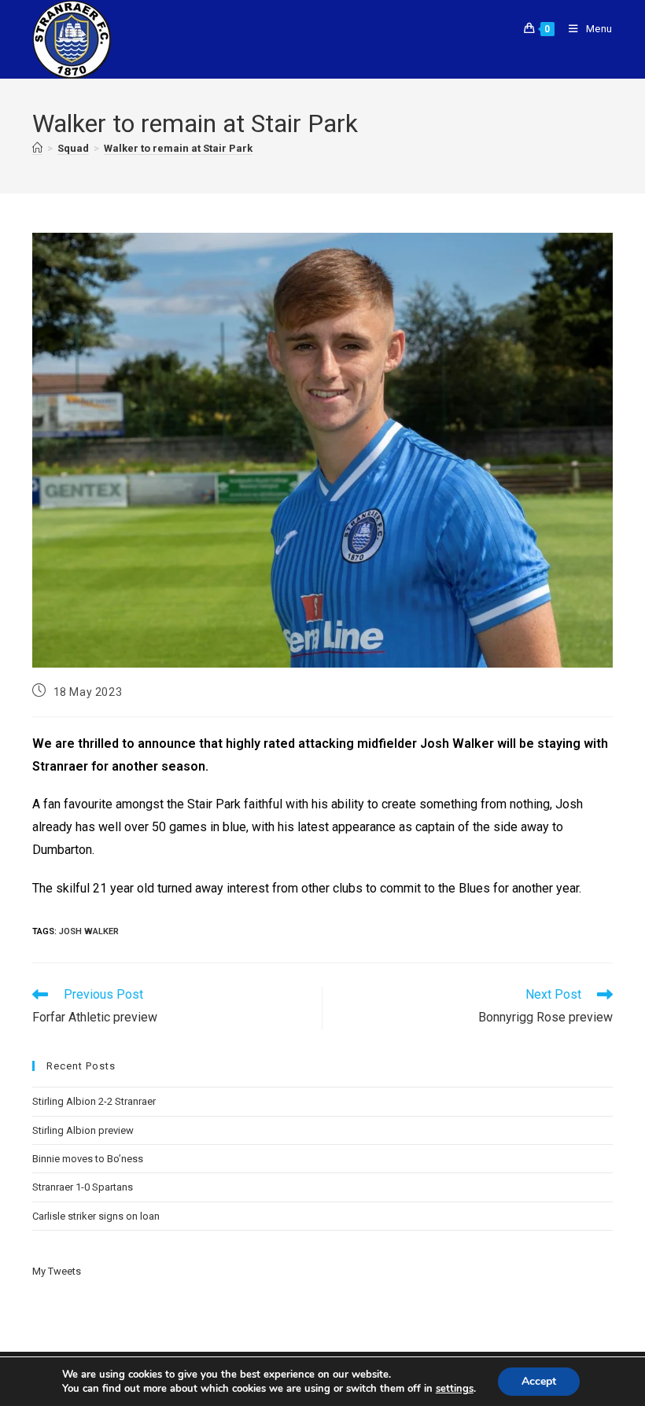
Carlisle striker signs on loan (96, 1216)
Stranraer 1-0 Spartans (82, 1187)
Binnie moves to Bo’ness (87, 1159)
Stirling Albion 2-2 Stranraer (94, 1101)
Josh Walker (89, 931)
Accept (539, 1381)
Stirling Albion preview (83, 1130)
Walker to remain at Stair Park (178, 148)
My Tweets (56, 1271)
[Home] (37, 148)
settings (455, 1389)
